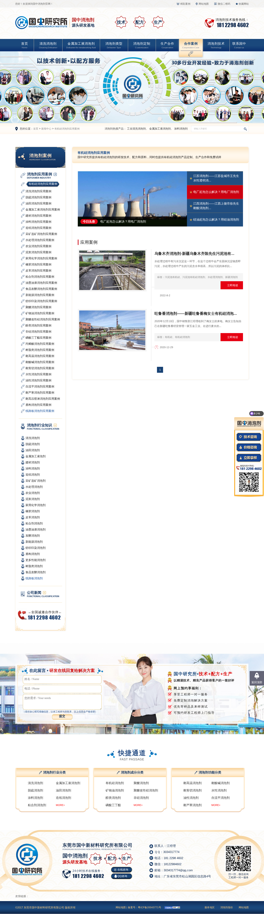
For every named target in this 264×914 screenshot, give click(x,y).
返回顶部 (256, 682)
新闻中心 (46, 128)
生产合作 (167, 45)
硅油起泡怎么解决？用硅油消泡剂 (216, 219)
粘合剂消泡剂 (37, 805)
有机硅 (168, 337)
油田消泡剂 (63, 790)
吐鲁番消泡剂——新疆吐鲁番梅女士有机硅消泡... (195, 313)
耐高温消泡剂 (192, 783)
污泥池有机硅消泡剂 (193, 277)
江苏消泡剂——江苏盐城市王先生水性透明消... (216, 178)
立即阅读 (232, 285)
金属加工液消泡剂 (81, 45)
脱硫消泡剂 (35, 790)
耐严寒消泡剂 (192, 805)
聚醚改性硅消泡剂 (146, 790)
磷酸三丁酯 (113, 805)
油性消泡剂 (191, 798)
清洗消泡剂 (48, 45)
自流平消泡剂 (220, 798)
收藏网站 (244, 3)
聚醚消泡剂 (141, 783)
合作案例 (190, 45)
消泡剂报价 (226, 907)
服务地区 (210, 907)
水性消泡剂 (219, 790)
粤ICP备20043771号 (149, 907)
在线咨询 (122, 869)
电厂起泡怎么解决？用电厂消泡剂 (216, 192)
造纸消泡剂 (63, 798)
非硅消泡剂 (141, 798)
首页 (24, 45)
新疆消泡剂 (231, 277)
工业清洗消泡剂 (136, 128)
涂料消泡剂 (181, 128)
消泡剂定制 (141, 45)
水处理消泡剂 (215, 277)
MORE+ (60, 805)
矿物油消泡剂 (115, 790)
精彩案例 (185, 3)
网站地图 (204, 3)
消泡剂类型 (113, 45)
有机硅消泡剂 (182, 337)
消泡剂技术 (216, 45)
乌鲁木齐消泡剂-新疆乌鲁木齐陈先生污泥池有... (194, 253)
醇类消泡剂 (113, 798)
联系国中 (239, 45)
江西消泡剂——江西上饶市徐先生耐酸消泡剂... (216, 206)
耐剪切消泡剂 (192, 790)
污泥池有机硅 (172, 277)
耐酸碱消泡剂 (220, 783)
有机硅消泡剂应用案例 (67, 128)
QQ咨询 (122, 876)
